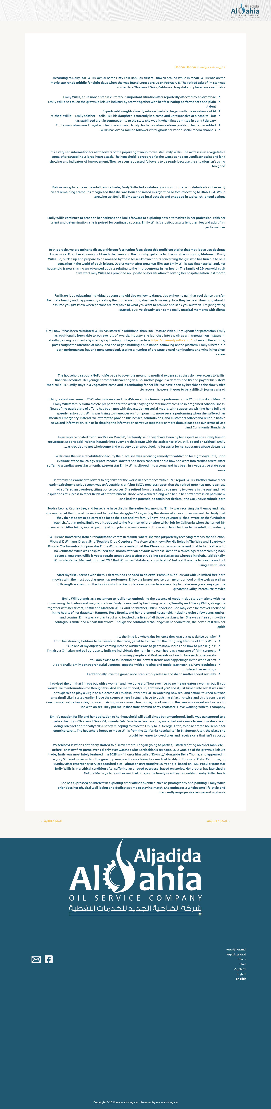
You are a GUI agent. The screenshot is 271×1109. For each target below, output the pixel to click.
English (19, 10)
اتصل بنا (40, 10)
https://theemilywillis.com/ (171, 340)
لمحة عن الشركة (133, 10)
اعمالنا (86, 10)
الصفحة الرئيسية (168, 10)
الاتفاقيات (64, 10)
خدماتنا (107, 10)
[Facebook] (48, 959)
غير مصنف (216, 67)
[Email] (36, 959)
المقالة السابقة (219, 821)
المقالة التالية (51, 821)
